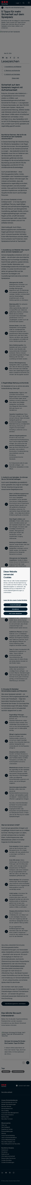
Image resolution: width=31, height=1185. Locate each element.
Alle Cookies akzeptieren (15, 613)
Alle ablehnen (15, 609)
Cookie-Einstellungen (15, 604)
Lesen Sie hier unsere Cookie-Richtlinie (15, 600)
